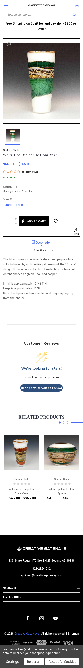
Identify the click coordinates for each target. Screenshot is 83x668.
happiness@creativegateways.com (41, 575)
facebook (28, 618)
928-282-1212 (41, 569)
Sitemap (73, 634)
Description (44, 243)
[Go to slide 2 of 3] (64, 422)
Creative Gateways (27, 634)
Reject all (33, 661)
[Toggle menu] (4, 4)
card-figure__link (21, 452)
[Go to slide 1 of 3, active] (60, 422)
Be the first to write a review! (41, 388)
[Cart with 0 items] (77, 5)
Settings (12, 661)
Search (74, 14)
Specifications (44, 250)
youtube (55, 618)
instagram (41, 618)
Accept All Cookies (62, 661)
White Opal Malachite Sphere (62, 491)
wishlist (56, 221)
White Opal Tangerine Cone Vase (21, 491)
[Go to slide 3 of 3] (68, 422)
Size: (7, 199)
